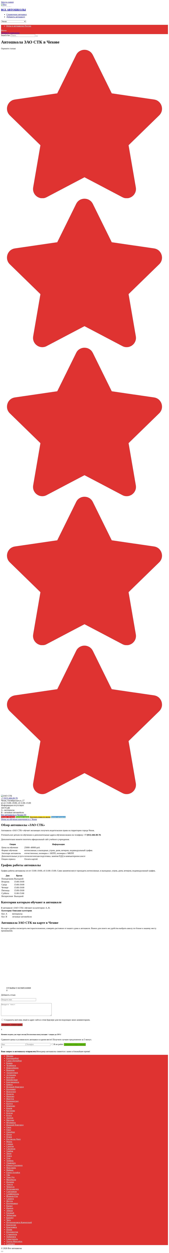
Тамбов (9, 1151)
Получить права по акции (40, 817)
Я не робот (58, 1044)
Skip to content (7, 2)
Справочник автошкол (16, 14)
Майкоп (9, 1170)
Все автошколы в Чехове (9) (13, 815)
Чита (8, 1220)
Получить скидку (22, 817)
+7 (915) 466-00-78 (9, 798)
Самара (9, 1144)
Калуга (9, 1103)
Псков (9, 1137)
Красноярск (11, 1227)
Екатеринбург (12, 1058)
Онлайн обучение (8, 817)
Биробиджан (12, 1080)
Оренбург (10, 1132)
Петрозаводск (12, 1189)
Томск (9, 1156)
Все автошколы (13, 9)
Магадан (10, 1120)
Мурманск (11, 1122)
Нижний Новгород (15, 1125)
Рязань (9, 1141)
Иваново (10, 1096)
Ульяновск (11, 1163)
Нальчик (10, 1182)
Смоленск (10, 1149)
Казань (9, 1063)
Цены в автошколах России (18, 26)
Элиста (9, 1184)
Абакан (9, 1210)
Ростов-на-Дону (13, 1139)
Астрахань (11, 1075)
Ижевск (9, 1208)
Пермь (9, 1229)
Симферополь (12, 1194)
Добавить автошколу (15, 17)
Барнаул (9, 1218)
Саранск (10, 1199)
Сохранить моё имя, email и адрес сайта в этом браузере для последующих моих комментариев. (47, 1020)
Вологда (10, 1094)
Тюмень (9, 1160)
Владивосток (12, 1232)
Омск (8, 1127)
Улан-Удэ (10, 1177)
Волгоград (11, 1091)
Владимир (11, 1089)
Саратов (10, 1146)
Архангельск (12, 1072)
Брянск (9, 1084)
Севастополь (12, 1239)
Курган (9, 1113)
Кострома (10, 1111)
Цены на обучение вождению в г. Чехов (19, 819)
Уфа (8, 1175)
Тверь (8, 1153)
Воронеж (10, 1070)
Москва (9, 1056)
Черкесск (10, 1187)
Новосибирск (12, 1068)
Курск (9, 1115)
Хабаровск (11, 1237)
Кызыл (9, 1206)
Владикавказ (12, 1203)
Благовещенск (12, 1082)
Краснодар (11, 1225)
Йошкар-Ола (12, 1196)
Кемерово (10, 1106)
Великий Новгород (15, 1087)
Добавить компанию (10, 33)
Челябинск (11, 1065)
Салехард (10, 1244)
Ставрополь (11, 1234)
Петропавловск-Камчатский (19, 1222)
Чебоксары (11, 1215)
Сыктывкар (11, 1191)
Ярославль (11, 1168)
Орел (8, 1130)
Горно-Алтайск (13, 1172)
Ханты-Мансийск (14, 1241)
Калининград (12, 1101)
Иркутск (10, 1099)
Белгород (10, 1077)
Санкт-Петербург (14, 1061)
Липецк (9, 1118)
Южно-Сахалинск (14, 1165)
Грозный (10, 1213)
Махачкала (11, 1179)
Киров (9, 1108)
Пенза (9, 1134)
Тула (8, 1158)
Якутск (9, 1201)
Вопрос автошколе (58, 817)
